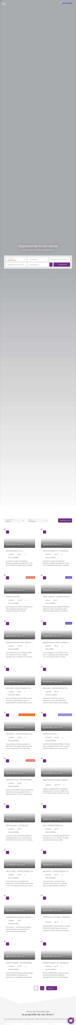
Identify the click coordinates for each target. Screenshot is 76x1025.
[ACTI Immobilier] (67, 4)
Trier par (30, 519)
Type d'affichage (9, 519)
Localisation (33, 259)
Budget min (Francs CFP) (59, 259)
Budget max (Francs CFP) (16, 264)
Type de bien (10, 258)
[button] (71, 1021)
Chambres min (34, 264)
